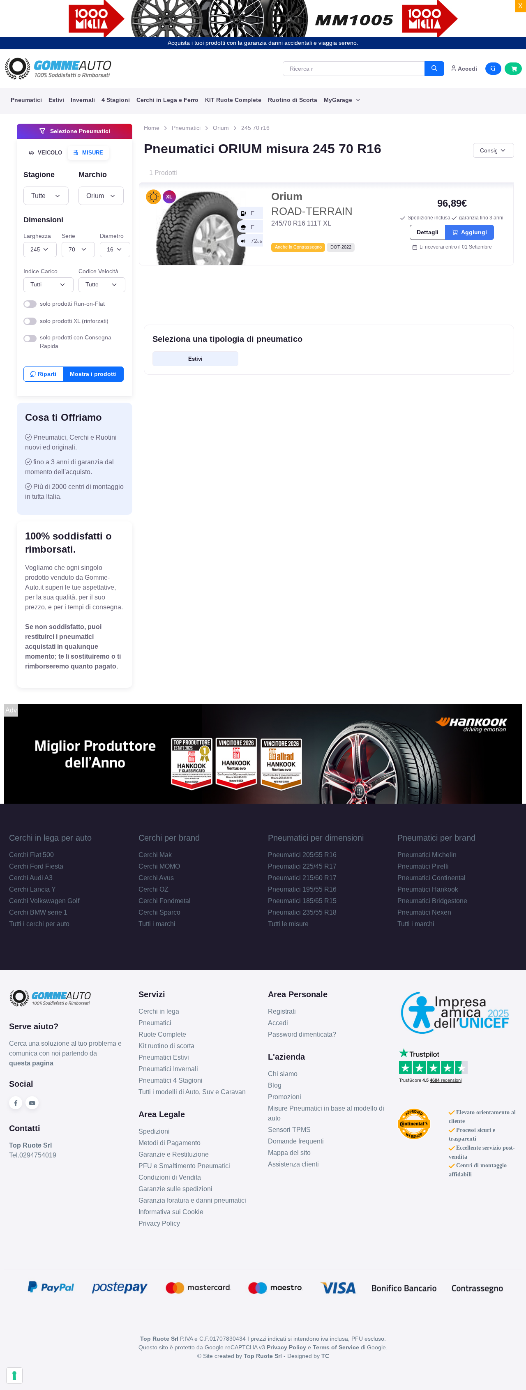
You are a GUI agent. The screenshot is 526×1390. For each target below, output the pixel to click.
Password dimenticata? (302, 1034)
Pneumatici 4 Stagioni (170, 1080)
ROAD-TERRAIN (312, 203)
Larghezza (37, 236)
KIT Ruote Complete (233, 100)
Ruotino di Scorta (292, 100)
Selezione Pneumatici (79, 131)
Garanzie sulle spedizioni (175, 1188)
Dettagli (427, 232)
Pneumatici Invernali (168, 1068)
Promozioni (284, 1096)
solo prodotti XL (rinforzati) (74, 321)
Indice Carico (40, 270)
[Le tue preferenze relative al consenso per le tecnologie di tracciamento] (14, 1375)
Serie (68, 236)
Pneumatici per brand (436, 837)
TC (325, 1356)
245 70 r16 (255, 127)
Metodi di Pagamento (169, 1142)
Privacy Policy (159, 1223)
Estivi (56, 100)
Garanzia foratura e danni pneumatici (192, 1200)
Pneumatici (26, 100)
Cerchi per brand (169, 837)
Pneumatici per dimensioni (316, 837)
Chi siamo (283, 1073)
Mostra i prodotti (93, 374)
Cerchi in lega (158, 1011)
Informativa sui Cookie (170, 1211)
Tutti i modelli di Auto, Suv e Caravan (192, 1091)
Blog (274, 1085)
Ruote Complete (162, 1034)
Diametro (112, 236)
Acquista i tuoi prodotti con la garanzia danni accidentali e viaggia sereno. (263, 42)
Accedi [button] (467, 68)
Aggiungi (472, 232)
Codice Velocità (98, 270)
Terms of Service (336, 1347)
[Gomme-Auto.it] (58, 68)
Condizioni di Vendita (169, 1177)
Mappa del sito (289, 1152)
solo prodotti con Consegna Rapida (75, 341)
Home (151, 127)
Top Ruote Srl (263, 1356)
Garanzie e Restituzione (173, 1154)
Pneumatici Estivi (163, 1057)
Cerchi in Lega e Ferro (167, 100)
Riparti (46, 374)
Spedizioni (154, 1131)
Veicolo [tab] (49, 153)
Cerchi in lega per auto (50, 837)
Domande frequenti (296, 1141)
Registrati (282, 1011)
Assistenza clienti (293, 1164)
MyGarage (339, 100)
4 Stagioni (116, 100)
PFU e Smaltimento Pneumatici (184, 1165)
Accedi (278, 1022)
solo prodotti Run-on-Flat (72, 303)
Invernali (83, 100)
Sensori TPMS (289, 1129)
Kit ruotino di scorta (166, 1045)
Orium (221, 127)
